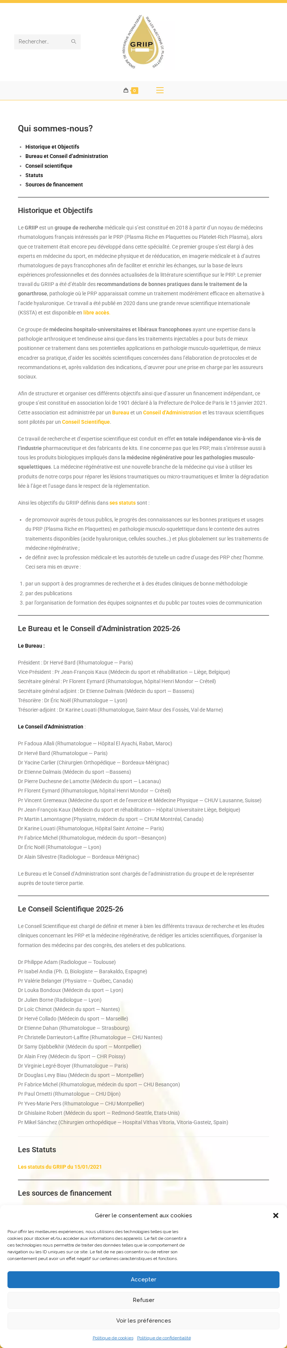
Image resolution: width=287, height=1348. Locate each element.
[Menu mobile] (160, 90)
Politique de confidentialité (164, 1338)
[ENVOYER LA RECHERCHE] (74, 41)
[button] (276, 1215)
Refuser (143, 1300)
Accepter (143, 1279)
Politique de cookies (113, 1338)
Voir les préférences (143, 1320)
